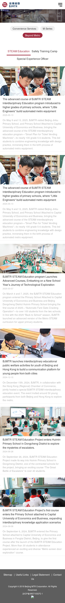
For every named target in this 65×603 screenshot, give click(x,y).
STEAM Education (19, 51)
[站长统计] (32, 597)
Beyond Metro (32, 35)
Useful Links (22, 574)
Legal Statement (41, 574)
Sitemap (8, 574)
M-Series (47, 28)
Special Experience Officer (32, 59)
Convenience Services (24, 28)
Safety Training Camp (44, 51)
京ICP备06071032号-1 (32, 593)
